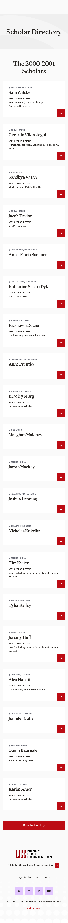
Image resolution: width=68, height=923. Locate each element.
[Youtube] (49, 891)
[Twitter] (19, 891)
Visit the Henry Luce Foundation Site (31, 865)
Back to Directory (34, 825)
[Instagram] (29, 891)
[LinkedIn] (39, 891)
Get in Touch (34, 908)
